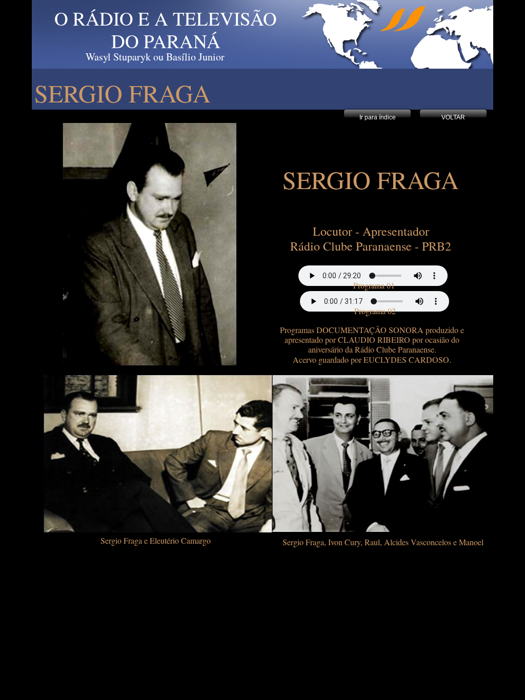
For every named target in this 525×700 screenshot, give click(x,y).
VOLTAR (453, 117)
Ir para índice (377, 117)
